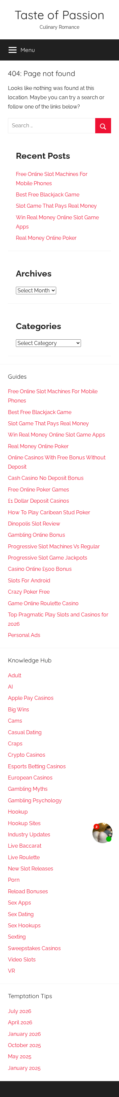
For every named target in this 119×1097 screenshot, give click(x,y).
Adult (14, 675)
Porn (14, 880)
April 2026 (20, 1022)
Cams (15, 721)
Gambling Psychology (35, 800)
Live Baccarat (24, 846)
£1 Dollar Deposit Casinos (38, 501)
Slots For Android (29, 580)
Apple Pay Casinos (31, 698)
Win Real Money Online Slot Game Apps (56, 435)
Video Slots (22, 959)
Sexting (17, 937)
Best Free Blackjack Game (47, 194)
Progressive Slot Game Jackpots (47, 558)
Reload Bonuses (28, 891)
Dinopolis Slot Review (34, 524)
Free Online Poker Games (38, 489)
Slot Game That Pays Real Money (56, 206)
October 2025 (24, 1045)
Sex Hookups (24, 925)
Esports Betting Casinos (37, 766)
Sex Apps (19, 903)
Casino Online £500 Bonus (40, 569)
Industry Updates (29, 834)
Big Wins (18, 709)
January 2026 (24, 1034)
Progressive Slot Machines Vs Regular (54, 546)
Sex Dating (21, 914)
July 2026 (19, 1011)
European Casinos (30, 778)
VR (11, 971)
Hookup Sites (24, 823)
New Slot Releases (30, 868)
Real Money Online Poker (46, 238)
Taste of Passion (59, 14)
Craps (15, 743)
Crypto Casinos (26, 755)
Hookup (18, 812)
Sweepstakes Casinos (34, 948)
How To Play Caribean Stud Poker (49, 512)
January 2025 (24, 1068)
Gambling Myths (28, 789)
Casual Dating (25, 732)
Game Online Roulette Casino (43, 603)
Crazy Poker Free (29, 592)
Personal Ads (24, 635)
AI (10, 687)
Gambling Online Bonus (36, 535)
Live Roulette (24, 857)
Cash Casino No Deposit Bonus (46, 478)
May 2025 (19, 1056)
